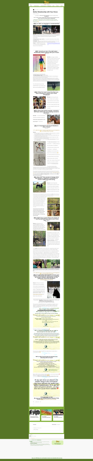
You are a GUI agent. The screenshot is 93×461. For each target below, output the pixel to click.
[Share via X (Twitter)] (35, 401)
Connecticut (35, 443)
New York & (32, 443)
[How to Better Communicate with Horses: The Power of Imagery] (58, 412)
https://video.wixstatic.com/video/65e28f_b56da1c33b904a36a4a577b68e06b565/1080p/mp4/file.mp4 (53, 44)
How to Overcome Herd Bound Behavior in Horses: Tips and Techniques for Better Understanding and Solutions (34, 417)
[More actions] (59, 9)
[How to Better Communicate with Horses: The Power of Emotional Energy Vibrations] (46, 412)
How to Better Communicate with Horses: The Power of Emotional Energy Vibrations (46, 417)
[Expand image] (37, 29)
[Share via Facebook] (33, 401)
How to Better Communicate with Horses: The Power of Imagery (58, 417)
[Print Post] (40, 401)
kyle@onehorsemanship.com (57, 443)
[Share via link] (38, 401)
